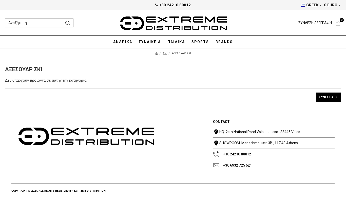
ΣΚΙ (165, 53)
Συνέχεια (326, 97)
